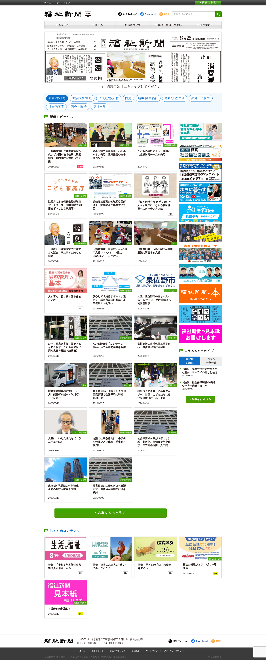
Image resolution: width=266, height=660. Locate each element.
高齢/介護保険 (174, 98)
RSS (166, 14)
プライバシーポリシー (174, 651)
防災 (128, 98)
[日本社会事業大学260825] (200, 200)
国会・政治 (79, 106)
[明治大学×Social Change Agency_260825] (200, 180)
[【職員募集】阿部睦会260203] (200, 261)
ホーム (47, 3)
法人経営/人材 (109, 98)
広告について (133, 25)
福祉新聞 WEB (67, 14)
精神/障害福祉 (148, 98)
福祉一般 (99, 106)
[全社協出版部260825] (200, 160)
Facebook (151, 14)
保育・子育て (200, 98)
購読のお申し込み (118, 651)
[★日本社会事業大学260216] (200, 139)
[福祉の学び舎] (200, 321)
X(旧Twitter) (130, 14)
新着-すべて (57, 98)
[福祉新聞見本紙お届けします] (200, 342)
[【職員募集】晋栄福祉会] (200, 220)
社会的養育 (56, 106)
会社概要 (136, 651)
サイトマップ (63, 3)
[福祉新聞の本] (200, 301)
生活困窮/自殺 (82, 98)
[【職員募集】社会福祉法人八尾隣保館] (200, 281)
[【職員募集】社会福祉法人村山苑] (200, 240)
